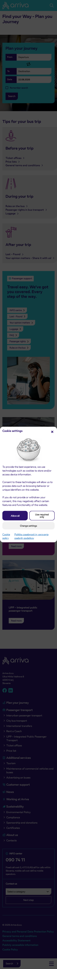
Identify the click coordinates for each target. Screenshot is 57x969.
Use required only (42, 515)
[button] (52, 431)
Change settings (28, 525)
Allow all (15, 515)
